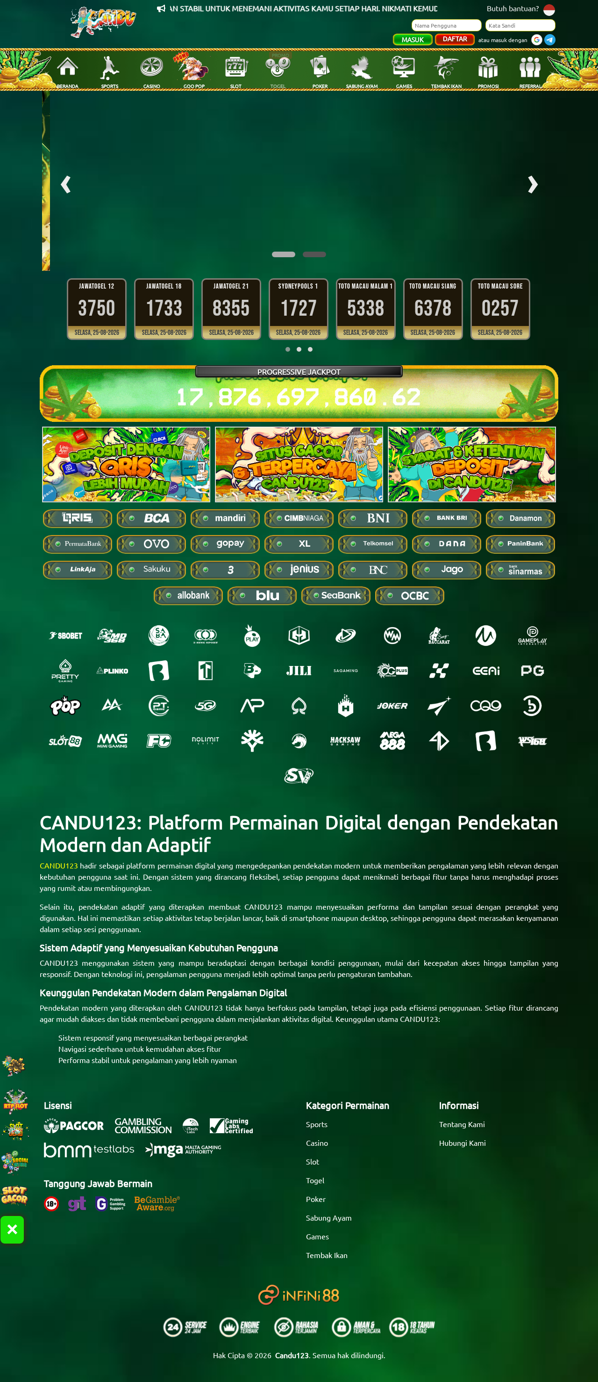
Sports (316, 1124)
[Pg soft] (532, 670)
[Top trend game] (205, 670)
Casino (317, 1142)
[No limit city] (205, 741)
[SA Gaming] (345, 670)
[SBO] (65, 635)
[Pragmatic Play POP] (65, 705)
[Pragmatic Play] (252, 635)
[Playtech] (345, 635)
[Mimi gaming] (112, 741)
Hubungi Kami (462, 1142)
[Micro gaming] (486, 635)
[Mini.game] (112, 670)
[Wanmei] (392, 635)
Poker (316, 1198)
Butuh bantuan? (513, 8)
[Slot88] (65, 741)
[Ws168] (532, 741)
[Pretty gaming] (65, 670)
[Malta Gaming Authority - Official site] (187, 1155)
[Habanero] (345, 705)
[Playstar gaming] (439, 705)
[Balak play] (486, 741)
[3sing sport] (205, 635)
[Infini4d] (439, 741)
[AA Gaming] (112, 705)
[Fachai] (159, 741)
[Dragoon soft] (299, 741)
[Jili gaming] (299, 670)
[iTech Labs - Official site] (195, 1130)
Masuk (413, 39)
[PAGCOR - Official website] (78, 1130)
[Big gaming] (159, 670)
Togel (315, 1180)
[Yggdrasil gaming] (252, 741)
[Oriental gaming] (392, 670)
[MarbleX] (439, 670)
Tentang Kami (462, 1124)
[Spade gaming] (299, 705)
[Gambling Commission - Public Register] (148, 1130)
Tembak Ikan (327, 1254)
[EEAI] (486, 670)
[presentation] (65, 181)
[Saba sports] (159, 635)
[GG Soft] (299, 635)
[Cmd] (112, 635)
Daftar (455, 38)
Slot (312, 1161)
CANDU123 (59, 865)
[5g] (205, 705)
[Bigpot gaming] (252, 670)
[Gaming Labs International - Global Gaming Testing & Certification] (236, 1130)
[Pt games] (159, 705)
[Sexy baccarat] (439, 635)
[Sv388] (299, 776)
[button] (283, 254)
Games (317, 1236)
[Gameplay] (532, 635)
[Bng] (532, 705)
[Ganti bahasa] (549, 9)
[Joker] (392, 705)
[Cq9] (486, 705)
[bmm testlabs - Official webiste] (93, 1155)
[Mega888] (392, 741)
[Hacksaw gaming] (345, 741)
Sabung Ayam (329, 1217)
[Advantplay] (252, 705)
